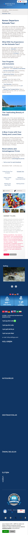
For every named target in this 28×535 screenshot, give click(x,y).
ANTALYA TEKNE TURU (7, 400)
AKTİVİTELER (5, 361)
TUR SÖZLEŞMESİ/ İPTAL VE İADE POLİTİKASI (13, 464)
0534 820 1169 (8, 476)
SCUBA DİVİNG (5, 396)
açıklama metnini (6, 528)
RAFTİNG (4, 382)
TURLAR (4, 345)
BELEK (3, 437)
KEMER (3, 427)
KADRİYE (4, 423)
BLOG (3, 351)
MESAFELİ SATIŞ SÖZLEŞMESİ (9, 462)
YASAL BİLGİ (5, 458)
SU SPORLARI (5, 363)
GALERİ (4, 353)
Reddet (12, 531)
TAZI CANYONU (6, 388)
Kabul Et (5, 531)
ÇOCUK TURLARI (6, 367)
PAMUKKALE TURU (6, 406)
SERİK (3, 443)
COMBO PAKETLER (6, 347)
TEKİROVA (4, 431)
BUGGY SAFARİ (5, 394)
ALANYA (4, 425)
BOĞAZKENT (5, 439)
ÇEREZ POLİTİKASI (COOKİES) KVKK (10, 456)
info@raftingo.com (9, 480)
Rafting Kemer (20, 183)
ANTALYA (4, 419)
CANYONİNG (5, 384)
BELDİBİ (4, 435)
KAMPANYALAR (5, 349)
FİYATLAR (4, 371)
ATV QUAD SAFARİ (6, 392)
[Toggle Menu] (25, 3)
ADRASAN (4, 429)
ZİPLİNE (4, 386)
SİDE (3, 445)
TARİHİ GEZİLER (6, 365)
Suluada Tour (20, 171)
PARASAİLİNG (5, 404)
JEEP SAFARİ (5, 390)
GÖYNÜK (4, 433)
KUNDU (4, 421)
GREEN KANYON (6, 402)
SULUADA (4, 398)
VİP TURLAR (5, 408)
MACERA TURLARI (6, 359)
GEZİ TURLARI (5, 357)
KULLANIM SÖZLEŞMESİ (8, 460)
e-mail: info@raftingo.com (10, 337)
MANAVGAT (5, 441)
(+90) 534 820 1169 (8, 321)
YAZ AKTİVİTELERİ (6, 369)
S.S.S (3, 355)
